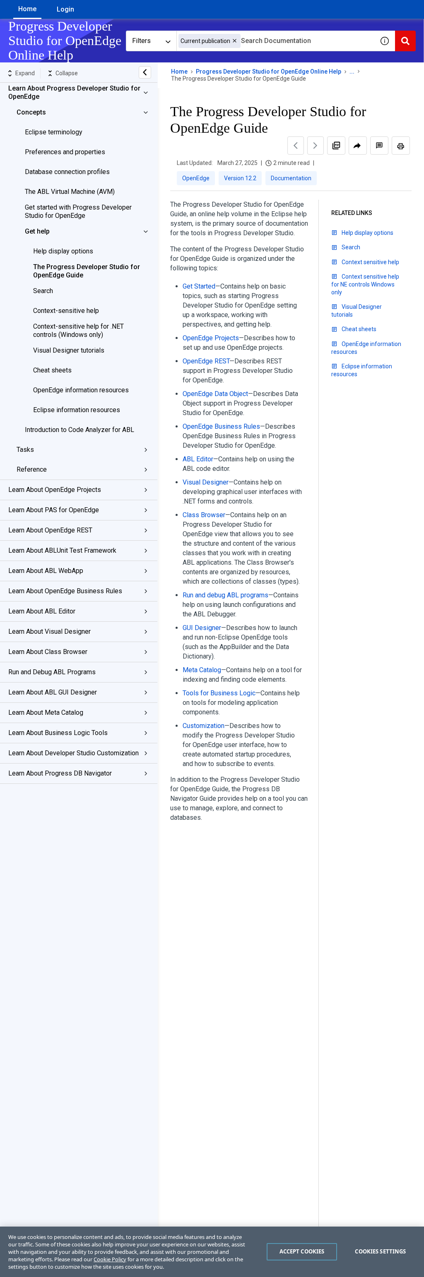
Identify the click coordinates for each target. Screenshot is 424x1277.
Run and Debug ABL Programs (52, 672)
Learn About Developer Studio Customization (73, 753)
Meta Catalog (202, 670)
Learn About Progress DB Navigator (60, 773)
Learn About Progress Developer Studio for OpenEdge (74, 92)
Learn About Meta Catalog (45, 712)
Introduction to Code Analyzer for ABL (79, 430)
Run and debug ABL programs (225, 595)
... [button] (351, 71)
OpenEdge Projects (211, 338)
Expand (25, 73)
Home (27, 9)
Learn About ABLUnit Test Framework (62, 550)
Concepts (31, 112)
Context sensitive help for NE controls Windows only (365, 284)
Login (65, 9)
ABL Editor (198, 459)
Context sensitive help (370, 262)
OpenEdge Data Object (215, 394)
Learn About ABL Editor (41, 611)
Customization (203, 726)
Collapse (66, 73)
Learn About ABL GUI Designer (52, 692)
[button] (234, 41)
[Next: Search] (315, 145)
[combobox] (275, 41)
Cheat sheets (52, 370)
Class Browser (204, 515)
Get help (37, 231)
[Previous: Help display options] (295, 145)
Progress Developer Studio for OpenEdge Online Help (268, 71)
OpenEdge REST (206, 361)
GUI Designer (202, 628)
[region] (212, 1252)
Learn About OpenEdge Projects (54, 490)
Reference (32, 469)
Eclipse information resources (76, 410)
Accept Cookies (302, 1251)
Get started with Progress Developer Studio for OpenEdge (78, 211)
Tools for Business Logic (219, 693)
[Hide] (145, 72)
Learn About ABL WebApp (45, 571)
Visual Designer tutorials (68, 350)
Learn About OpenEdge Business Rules (65, 591)
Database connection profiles (67, 172)
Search (43, 291)
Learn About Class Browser (47, 652)
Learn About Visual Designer (49, 631)
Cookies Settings (380, 1251)
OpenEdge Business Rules (221, 426)
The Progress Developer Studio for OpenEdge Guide (86, 271)
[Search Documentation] (405, 41)
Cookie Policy (110, 1259)
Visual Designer (206, 482)
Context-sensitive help (66, 311)
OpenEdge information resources (81, 390)
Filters (141, 41)
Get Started (199, 286)
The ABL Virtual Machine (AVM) (70, 192)
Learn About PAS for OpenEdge (53, 510)
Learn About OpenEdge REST (50, 530)
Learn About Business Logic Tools (58, 733)
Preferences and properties (65, 152)
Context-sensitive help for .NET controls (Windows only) (78, 330)
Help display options (63, 251)
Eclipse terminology (53, 132)
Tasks (25, 450)
